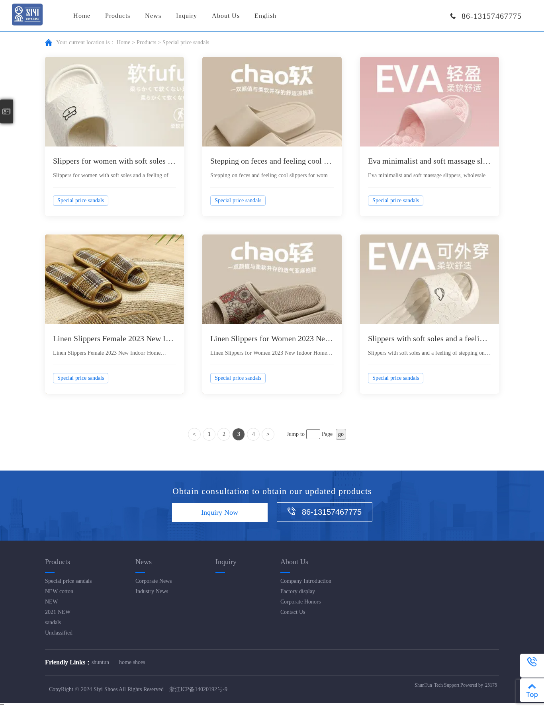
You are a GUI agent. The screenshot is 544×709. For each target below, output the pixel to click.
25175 (491, 685)
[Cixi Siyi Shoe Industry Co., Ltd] (27, 15)
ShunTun (423, 685)
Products (117, 15)
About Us (226, 15)
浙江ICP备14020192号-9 (198, 689)
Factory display (297, 591)
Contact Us (292, 612)
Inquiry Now (219, 512)
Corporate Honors (300, 602)
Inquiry (186, 15)
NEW (51, 602)
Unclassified (58, 633)
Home (81, 15)
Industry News (151, 591)
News (153, 15)
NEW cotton (59, 591)
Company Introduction (305, 581)
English (265, 15)
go (341, 434)
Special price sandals (68, 581)
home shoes (132, 662)
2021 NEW (57, 612)
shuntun (100, 662)
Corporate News (153, 581)
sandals (53, 622)
